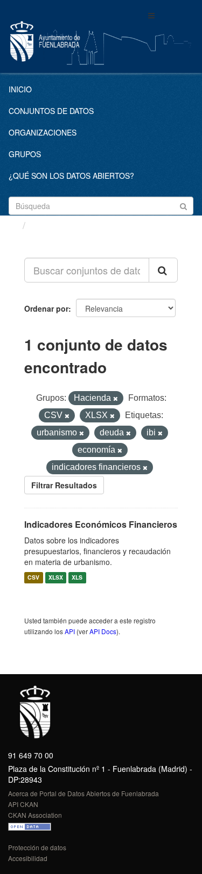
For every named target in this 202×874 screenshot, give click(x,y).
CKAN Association (35, 814)
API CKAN (23, 804)
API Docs (102, 631)
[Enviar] (183, 205)
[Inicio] (12, 225)
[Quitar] (115, 398)
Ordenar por (46, 308)
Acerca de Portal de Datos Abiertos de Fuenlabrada (83, 793)
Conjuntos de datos (51, 110)
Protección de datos (37, 847)
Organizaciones (42, 132)
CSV (33, 578)
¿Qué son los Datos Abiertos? (71, 175)
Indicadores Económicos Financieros (100, 524)
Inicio (20, 89)
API (70, 631)
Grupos (25, 154)
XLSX (55, 578)
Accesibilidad (27, 858)
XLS (77, 578)
